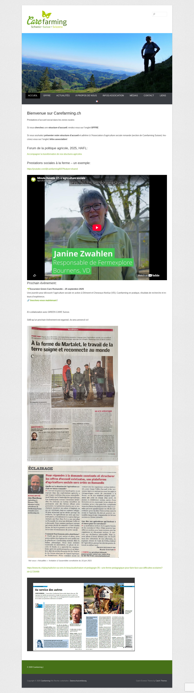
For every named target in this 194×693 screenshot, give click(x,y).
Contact (149, 95)
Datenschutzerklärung (78, 681)
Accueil (32, 95)
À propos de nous (86, 95)
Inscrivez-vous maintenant (43, 300)
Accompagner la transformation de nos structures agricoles (54, 154)
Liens (163, 95)
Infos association (113, 95)
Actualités (63, 95)
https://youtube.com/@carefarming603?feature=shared (52, 169)
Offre (47, 95)
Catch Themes (161, 681)
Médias (134, 95)
